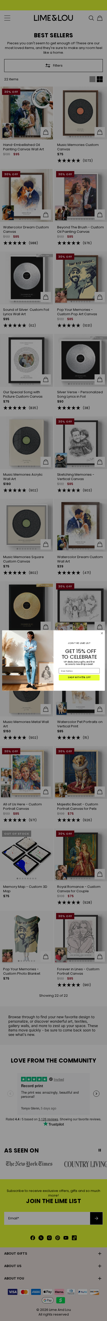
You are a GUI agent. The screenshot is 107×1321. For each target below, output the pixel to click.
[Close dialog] (102, 633)
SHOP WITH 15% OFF (79, 677)
